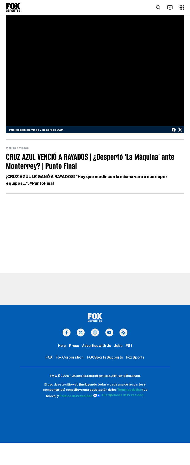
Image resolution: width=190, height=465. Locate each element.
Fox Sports (135, 357)
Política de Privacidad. (76, 396)
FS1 (129, 346)
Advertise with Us (96, 346)
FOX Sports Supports (105, 357)
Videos (24, 148)
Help (62, 346)
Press (74, 346)
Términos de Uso (129, 389)
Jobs (118, 346)
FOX (49, 357)
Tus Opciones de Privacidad (122, 395)
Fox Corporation (70, 357)
